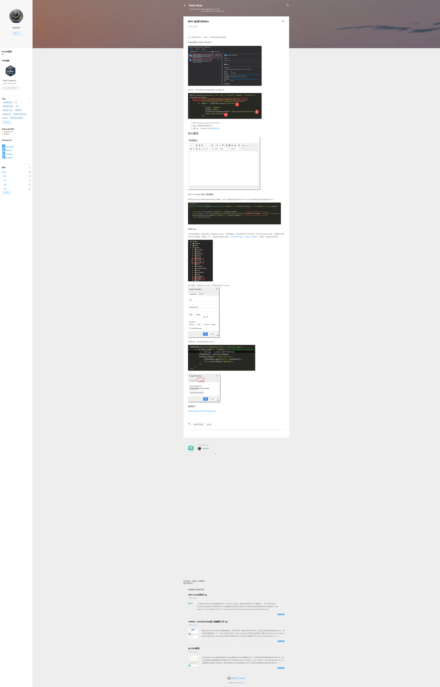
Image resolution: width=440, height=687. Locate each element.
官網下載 (215, 128)
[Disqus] (236, 490)
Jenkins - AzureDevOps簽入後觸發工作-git (208, 621)
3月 (5, 189)
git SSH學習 (193, 648)
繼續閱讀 (281, 614)
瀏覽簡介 (16, 33)
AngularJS (7, 114)
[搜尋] (287, 5)
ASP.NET (18, 110)
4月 (5, 185)
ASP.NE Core (7, 110)
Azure (5, 118)
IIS (17, 106)
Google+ (8, 154)
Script (209, 424)
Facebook (9, 147)
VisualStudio (7, 102)
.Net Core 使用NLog (197, 595)
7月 (5, 180)
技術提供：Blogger (237, 678)
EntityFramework (20, 114)
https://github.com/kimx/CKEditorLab (202, 411)
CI (16, 102)
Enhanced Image (237, 237)
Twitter (8, 150)
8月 (5, 176)
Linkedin (8, 158)
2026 (4, 172)
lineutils (254, 237)
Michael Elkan (241, 683)
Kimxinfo (16, 28)
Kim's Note (195, 5)
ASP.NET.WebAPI (16, 118)
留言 (7, 134)
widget (247, 237)
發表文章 (8, 132)
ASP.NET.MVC (199, 424)
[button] (283, 21)
